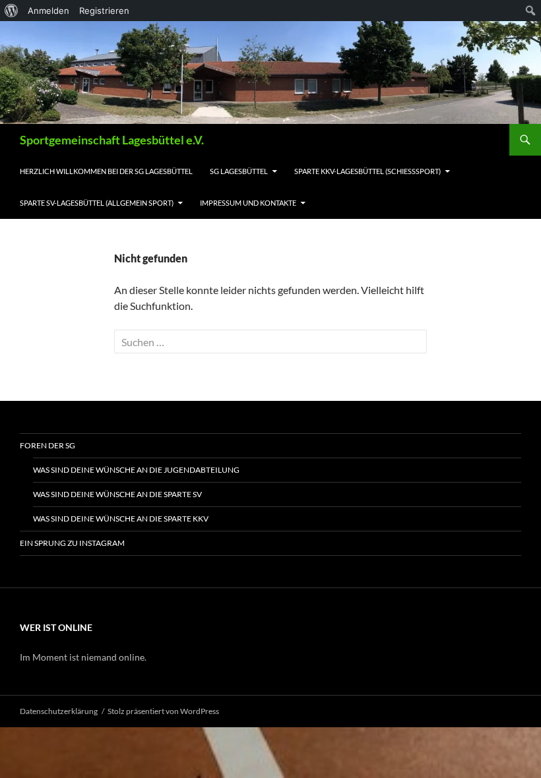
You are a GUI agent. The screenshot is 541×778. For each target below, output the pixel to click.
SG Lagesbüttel (239, 171)
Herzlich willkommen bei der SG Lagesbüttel (106, 171)
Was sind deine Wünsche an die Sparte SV (117, 494)
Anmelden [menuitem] (48, 10)
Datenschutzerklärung (59, 711)
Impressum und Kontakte (248, 202)
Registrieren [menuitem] (104, 10)
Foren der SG (47, 445)
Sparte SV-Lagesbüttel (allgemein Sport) (97, 202)
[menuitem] (11, 10)
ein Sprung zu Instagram (72, 543)
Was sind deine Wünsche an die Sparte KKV (120, 519)
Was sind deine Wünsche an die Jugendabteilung (136, 470)
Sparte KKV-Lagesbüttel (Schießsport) (367, 171)
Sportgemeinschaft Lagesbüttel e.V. (112, 140)
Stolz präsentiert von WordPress (163, 711)
